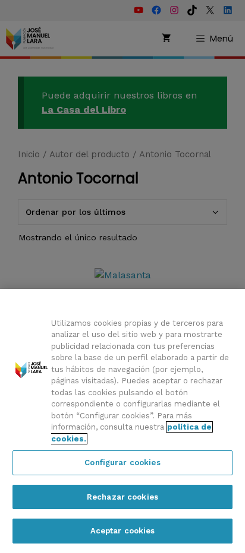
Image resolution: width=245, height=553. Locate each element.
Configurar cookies (122, 462)
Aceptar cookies (122, 530)
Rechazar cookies (122, 496)
